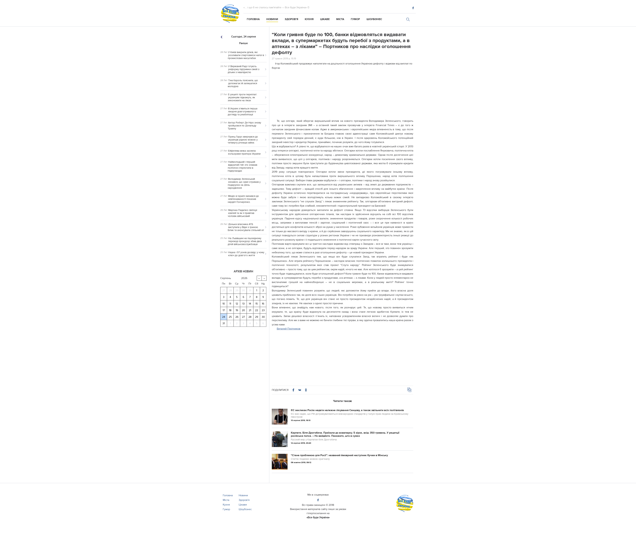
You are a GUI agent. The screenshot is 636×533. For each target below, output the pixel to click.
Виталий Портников (288, 328)
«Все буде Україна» (318, 517)
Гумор (355, 19)
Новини (272, 19)
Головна (253, 19)
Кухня (309, 19)
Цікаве (325, 19)
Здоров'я (291, 19)
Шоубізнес (374, 19)
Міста (340, 19)
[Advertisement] (342, 96)
